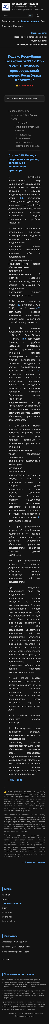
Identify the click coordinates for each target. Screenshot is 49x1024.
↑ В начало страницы (33, 862)
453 (21, 198)
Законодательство (30, 21)
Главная (6, 21)
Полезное (7, 26)
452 (18, 304)
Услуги (15, 21)
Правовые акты (39, 33)
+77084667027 (19, 941)
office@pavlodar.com (19, 951)
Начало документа (19, 111)
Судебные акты (39, 41)
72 (39, 517)
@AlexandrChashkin (21, 946)
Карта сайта (8, 921)
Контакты (18, 26)
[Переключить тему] (37, 15)
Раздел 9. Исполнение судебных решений (26, 127)
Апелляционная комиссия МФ (32, 44)
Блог (43, 21)
